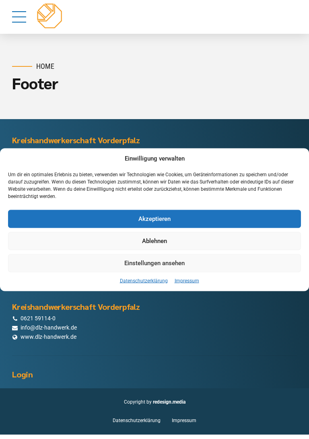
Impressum (187, 280)
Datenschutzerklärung (144, 280)
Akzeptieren (154, 219)
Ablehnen (154, 241)
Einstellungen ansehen (154, 263)
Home (45, 66)
